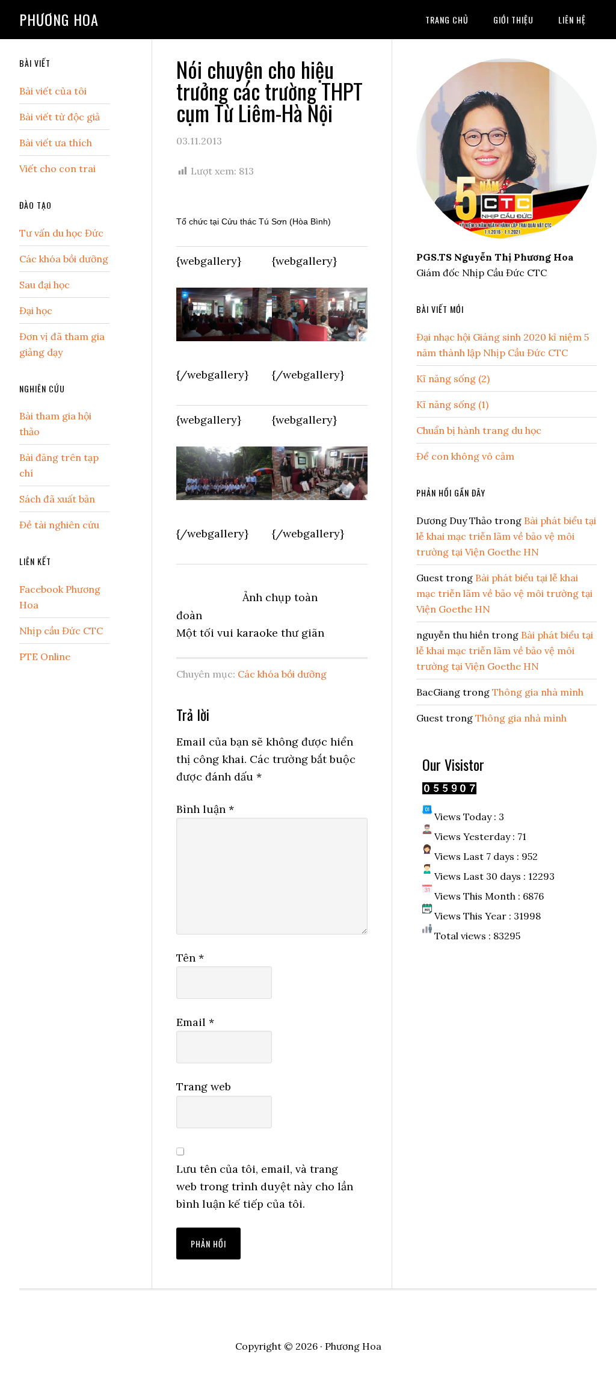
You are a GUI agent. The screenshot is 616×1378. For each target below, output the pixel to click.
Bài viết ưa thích (55, 143)
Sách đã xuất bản (57, 499)
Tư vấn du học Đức (61, 233)
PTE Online (44, 656)
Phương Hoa (59, 19)
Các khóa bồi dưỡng (282, 674)
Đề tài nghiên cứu (59, 525)
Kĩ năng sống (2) (453, 378)
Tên (190, 958)
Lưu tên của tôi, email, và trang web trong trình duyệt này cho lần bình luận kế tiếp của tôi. (264, 1186)
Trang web (203, 1086)
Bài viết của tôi (53, 91)
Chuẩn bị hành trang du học (478, 430)
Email (195, 1022)
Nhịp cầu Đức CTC (61, 631)
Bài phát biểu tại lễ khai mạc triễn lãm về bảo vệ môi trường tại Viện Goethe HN (506, 536)
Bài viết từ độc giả (59, 117)
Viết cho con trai (57, 168)
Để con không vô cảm (465, 456)
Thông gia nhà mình (538, 692)
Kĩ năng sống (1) (452, 404)
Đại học (35, 310)
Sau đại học (44, 285)
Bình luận (205, 809)
